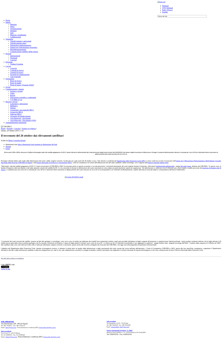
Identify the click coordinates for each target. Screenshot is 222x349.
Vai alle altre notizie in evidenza (12, 258)
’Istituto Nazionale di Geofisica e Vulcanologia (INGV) (54, 163)
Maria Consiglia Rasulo (17, 141)
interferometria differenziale (165, 166)
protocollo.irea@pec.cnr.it (47, 327)
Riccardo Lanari (186, 166)
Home (3, 129)
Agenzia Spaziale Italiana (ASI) (158, 163)
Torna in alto (5, 269)
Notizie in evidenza (29, 129)
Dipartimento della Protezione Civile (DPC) (131, 161)
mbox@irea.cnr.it (10, 327)
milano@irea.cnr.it (11, 337)
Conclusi (17, 129)
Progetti (9, 129)
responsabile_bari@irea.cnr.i (120, 327)
